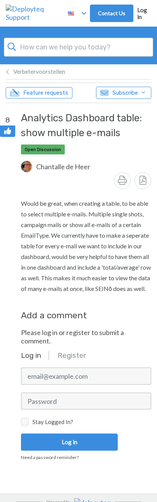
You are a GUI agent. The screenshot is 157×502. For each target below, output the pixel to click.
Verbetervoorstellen (39, 71)
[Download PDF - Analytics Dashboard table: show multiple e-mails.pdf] (143, 180)
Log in (142, 13)
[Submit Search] (12, 46)
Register (72, 355)
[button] (55, 166)
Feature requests (45, 92)
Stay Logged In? (52, 421)
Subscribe (125, 92)
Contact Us (111, 13)
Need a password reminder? (49, 457)
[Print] (122, 180)
